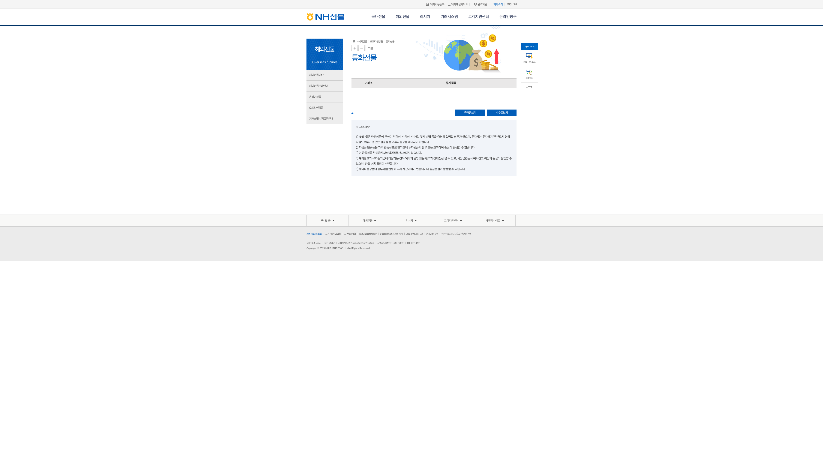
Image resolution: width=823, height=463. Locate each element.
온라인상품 (315, 97)
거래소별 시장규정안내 (321, 118)
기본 (370, 48)
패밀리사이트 (493, 220)
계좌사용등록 (437, 4)
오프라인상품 (316, 107)
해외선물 (402, 16)
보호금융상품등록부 (368, 233)
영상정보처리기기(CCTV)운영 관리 (456, 233)
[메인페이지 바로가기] (325, 18)
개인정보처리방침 (314, 233)
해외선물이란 (316, 75)
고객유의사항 (350, 233)
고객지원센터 (478, 16)
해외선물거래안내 (318, 86)
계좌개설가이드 (459, 4)
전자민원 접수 (432, 233)
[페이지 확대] (354, 48)
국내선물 (378, 16)
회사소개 (498, 4)
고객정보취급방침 (333, 233)
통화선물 (390, 41)
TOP (530, 87)
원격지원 (482, 4)
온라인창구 (508, 16)
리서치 (425, 16)
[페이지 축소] (361, 48)
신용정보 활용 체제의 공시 (391, 233)
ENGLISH (511, 4)
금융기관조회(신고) (414, 233)
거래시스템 (449, 16)
